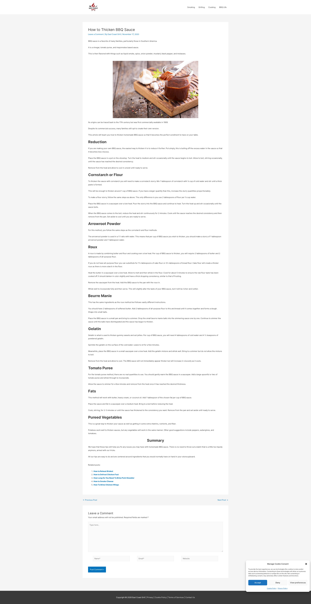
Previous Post (90, 500)
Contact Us (190, 597)
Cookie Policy (271, 588)
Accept (258, 582)
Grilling (202, 7)
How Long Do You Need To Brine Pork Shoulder (114, 478)
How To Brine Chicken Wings (106, 485)
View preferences (298, 582)
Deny (278, 582)
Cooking (212, 7)
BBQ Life (223, 7)
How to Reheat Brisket (103, 471)
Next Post (223, 500)
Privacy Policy (283, 588)
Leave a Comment (96, 34)
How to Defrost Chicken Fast (106, 474)
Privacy (150, 597)
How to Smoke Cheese (103, 481)
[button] (306, 564)
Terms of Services (176, 597)
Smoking (191, 7)
